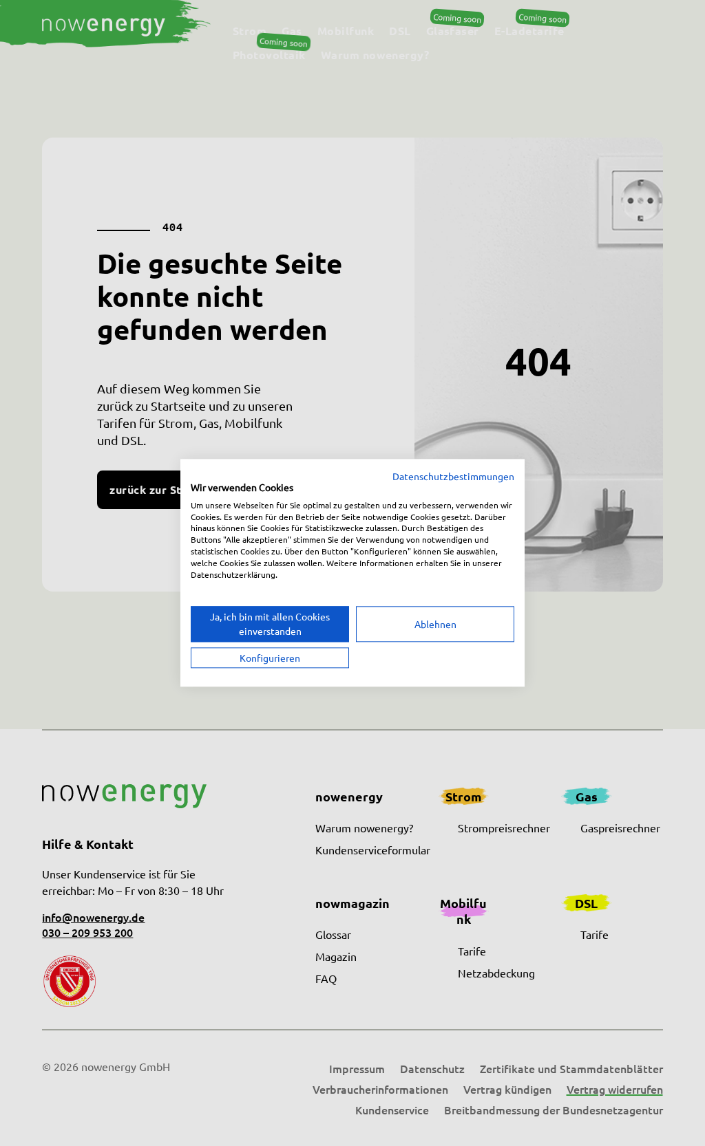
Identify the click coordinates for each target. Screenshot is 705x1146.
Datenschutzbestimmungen (453, 476)
